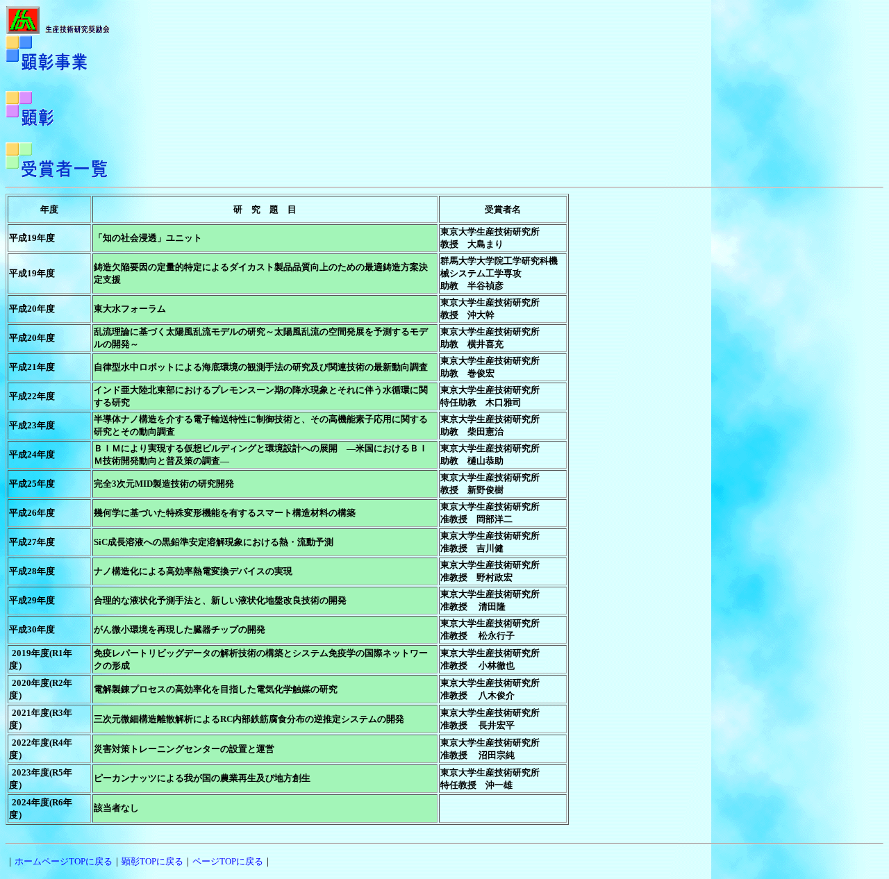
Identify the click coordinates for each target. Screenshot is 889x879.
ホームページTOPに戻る (64, 861)
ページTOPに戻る (227, 861)
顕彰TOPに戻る (152, 861)
